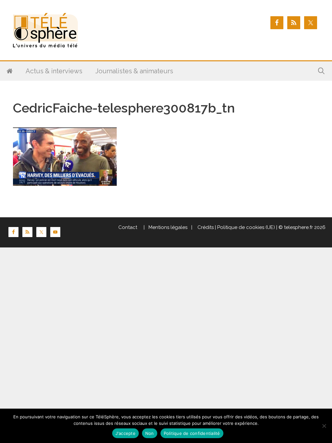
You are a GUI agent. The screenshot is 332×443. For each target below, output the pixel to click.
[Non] (324, 426)
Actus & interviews (54, 71)
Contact (127, 227)
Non (149, 433)
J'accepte (125, 433)
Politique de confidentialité (192, 433)
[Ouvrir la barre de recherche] (321, 71)
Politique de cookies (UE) (246, 227)
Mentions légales (167, 227)
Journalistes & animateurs (134, 71)
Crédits (205, 227)
